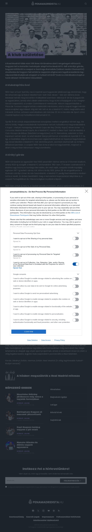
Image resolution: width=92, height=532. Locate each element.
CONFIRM (28, 332)
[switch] (76, 238)
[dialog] (46, 266)
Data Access (46, 340)
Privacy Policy (59, 340)
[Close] (87, 192)
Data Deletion (32, 340)
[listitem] (46, 233)
